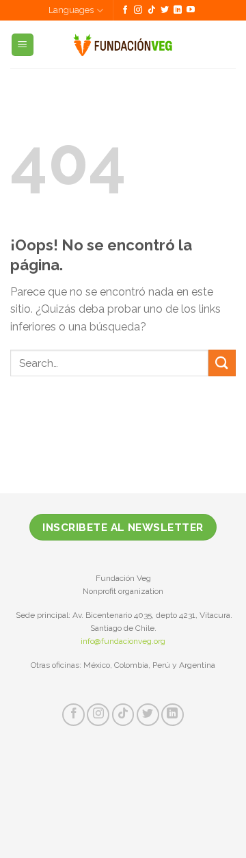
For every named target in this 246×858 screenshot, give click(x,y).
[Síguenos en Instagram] (138, 10)
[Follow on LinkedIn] (178, 10)
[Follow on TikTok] (152, 10)
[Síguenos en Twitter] (165, 10)
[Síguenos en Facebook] (125, 10)
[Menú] (23, 45)
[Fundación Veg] (123, 44)
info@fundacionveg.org (123, 641)
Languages (71, 10)
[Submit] (222, 363)
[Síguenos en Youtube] (191, 10)
